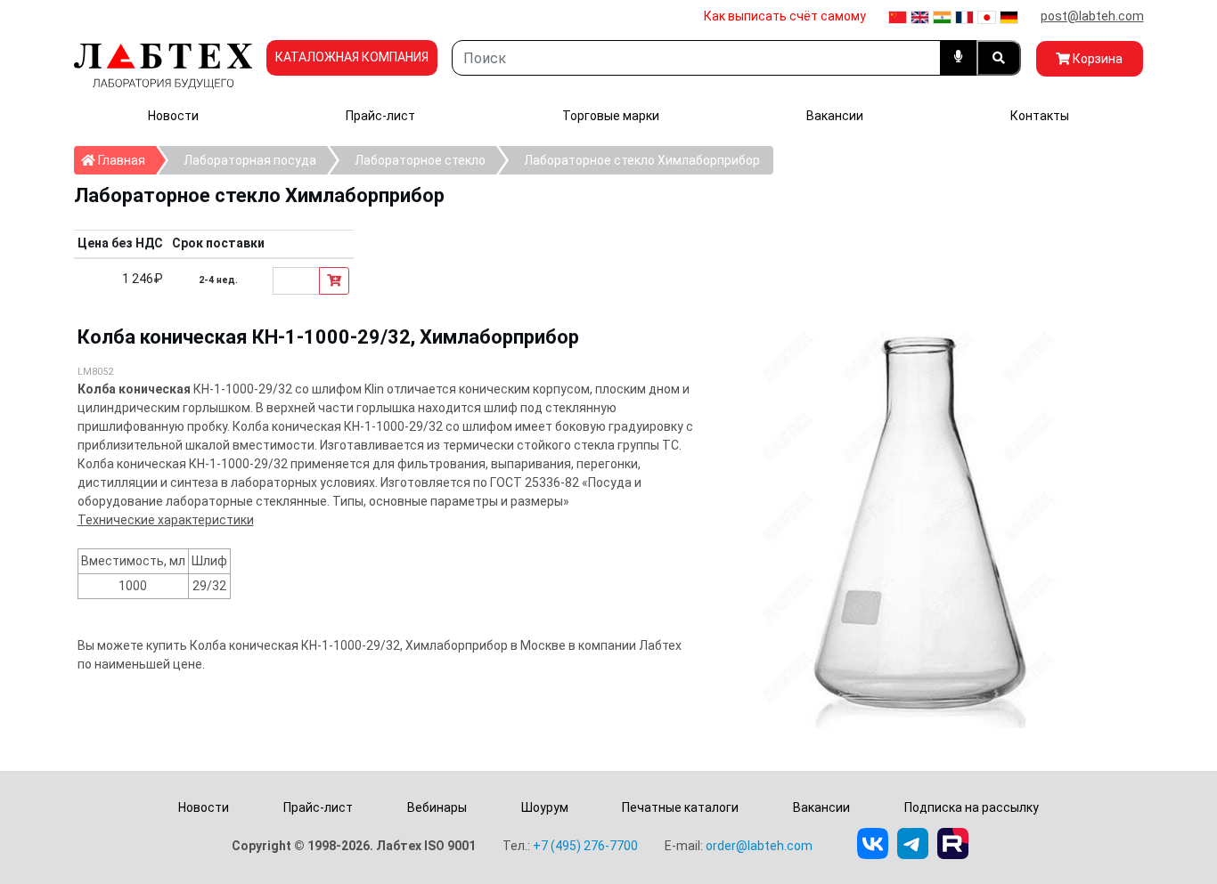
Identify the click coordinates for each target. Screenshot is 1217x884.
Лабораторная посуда (250, 160)
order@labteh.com (759, 846)
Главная (125, 159)
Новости (173, 116)
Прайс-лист (380, 116)
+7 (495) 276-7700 (585, 846)
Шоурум (544, 807)
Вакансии (834, 116)
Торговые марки (610, 116)
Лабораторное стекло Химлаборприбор (642, 160)
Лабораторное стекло (420, 160)
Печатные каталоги (680, 807)
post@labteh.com (1092, 16)
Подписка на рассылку (971, 807)
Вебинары (437, 807)
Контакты (1039, 116)
